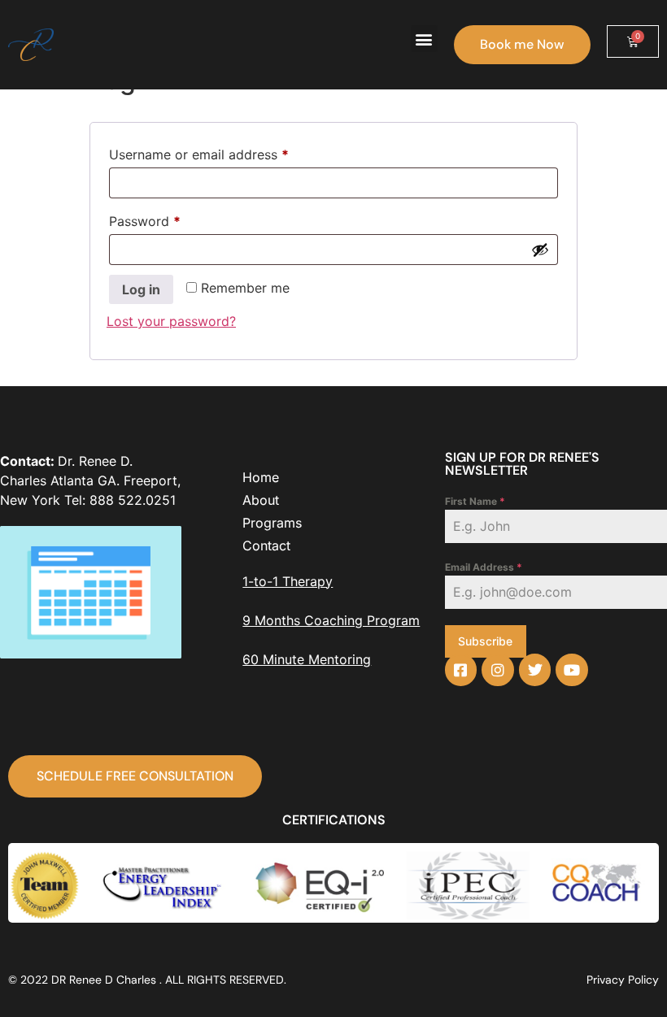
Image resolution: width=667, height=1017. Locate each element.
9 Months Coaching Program (331, 620)
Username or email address (225, 152)
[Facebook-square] (461, 670)
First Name (475, 501)
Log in (141, 289)
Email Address (483, 567)
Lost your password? (171, 321)
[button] (424, 38)
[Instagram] (498, 670)
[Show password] (540, 250)
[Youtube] (572, 670)
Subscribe (485, 641)
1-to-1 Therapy (287, 581)
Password (171, 218)
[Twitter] (535, 670)
